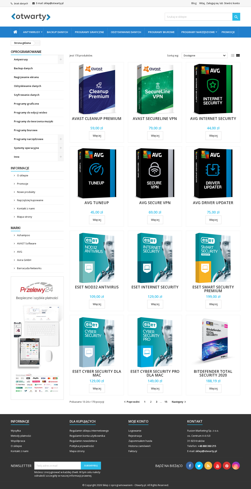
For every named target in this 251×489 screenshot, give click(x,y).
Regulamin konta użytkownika (87, 435)
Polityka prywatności (82, 446)
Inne (16, 156)
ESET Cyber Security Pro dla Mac (154, 373)
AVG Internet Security (213, 118)
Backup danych (57, 32)
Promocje (228, 32)
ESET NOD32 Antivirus (97, 287)
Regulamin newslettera (83, 441)
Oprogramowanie (26, 52)
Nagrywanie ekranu (26, 77)
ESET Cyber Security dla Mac (96, 373)
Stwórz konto (232, 3)
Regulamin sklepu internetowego (89, 430)
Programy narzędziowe (198, 32)
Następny (179, 402)
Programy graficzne (89, 32)
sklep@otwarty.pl (54, 3)
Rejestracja (135, 435)
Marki (15, 228)
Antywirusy (31, 32)
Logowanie (134, 430)
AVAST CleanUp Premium (96, 118)
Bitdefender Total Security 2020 (213, 373)
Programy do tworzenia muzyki (33, 121)
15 (166, 401)
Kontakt (195, 421)
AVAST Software (26, 243)
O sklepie (22, 175)
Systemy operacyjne (26, 148)
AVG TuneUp (97, 202)
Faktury (132, 451)
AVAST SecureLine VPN (155, 118)
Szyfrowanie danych (26, 95)
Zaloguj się (212, 3)
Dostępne (205, 55)
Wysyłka (16, 430)
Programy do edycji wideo (30, 112)
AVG (19, 251)
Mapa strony (24, 216)
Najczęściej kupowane (29, 200)
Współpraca (18, 441)
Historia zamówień (139, 446)
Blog (193, 3)
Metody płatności (21, 435)
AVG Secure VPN (155, 202)
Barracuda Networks (29, 268)
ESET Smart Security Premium (213, 289)
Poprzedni (131, 402)
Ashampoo (23, 235)
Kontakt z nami (25, 208)
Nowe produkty (25, 192)
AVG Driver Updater (213, 202)
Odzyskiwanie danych (126, 32)
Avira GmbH (23, 260)
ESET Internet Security (154, 287)
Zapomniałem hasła (140, 441)
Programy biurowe (161, 32)
